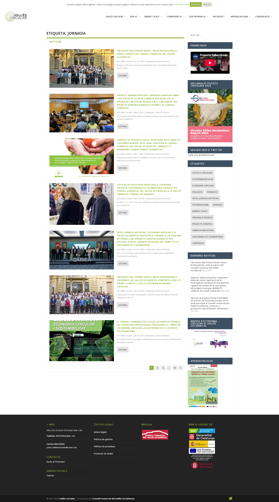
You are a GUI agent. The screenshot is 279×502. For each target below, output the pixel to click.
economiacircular (202, 179)
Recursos (218, 16)
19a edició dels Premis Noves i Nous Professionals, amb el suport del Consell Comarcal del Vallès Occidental (147, 53)
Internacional (200, 204)
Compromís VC (174, 16)
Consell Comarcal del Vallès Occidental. (113, 498)
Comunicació (262, 16)
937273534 (61, 436)
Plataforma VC (197, 16)
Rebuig (207, 4)
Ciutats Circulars (202, 172)
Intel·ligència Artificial (205, 198)
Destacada (150, 61)
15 (175, 367)
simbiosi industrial (203, 230)
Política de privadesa (104, 446)
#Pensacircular (239, 16)
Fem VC (133, 16)
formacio (212, 192)
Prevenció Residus (202, 217)
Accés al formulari (55, 461)
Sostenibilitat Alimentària (207, 236)
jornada (217, 204)
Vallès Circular (114, 16)
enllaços (197, 192)
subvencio (198, 243)
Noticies (166, 61)
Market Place (151, 16)
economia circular (203, 185)
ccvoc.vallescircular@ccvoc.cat (61, 447)
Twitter (50, 475)
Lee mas (123, 75)
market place (199, 211)
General (158, 61)
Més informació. (182, 4)
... (169, 367)
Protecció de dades (103, 453)
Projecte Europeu (202, 224)
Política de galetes (103, 439)
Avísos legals (100, 432)
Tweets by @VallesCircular (201, 155)
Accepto (195, 4)
